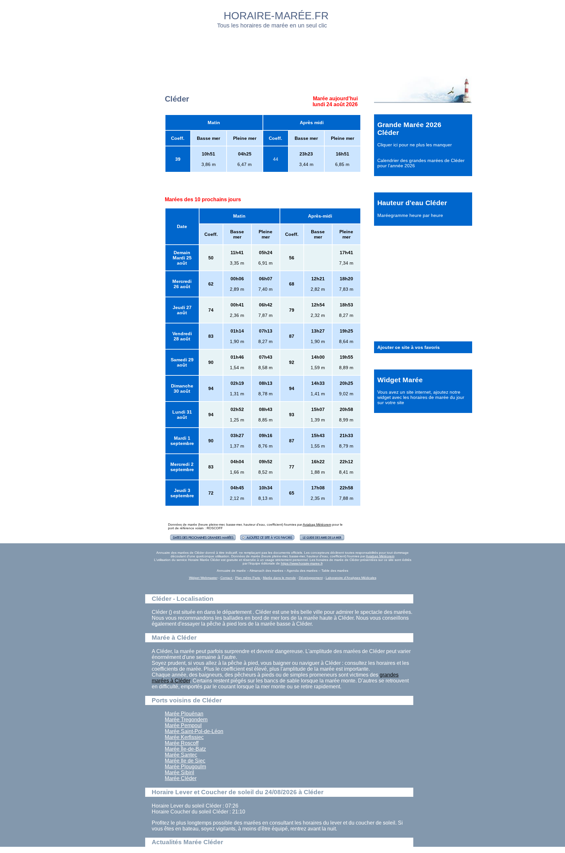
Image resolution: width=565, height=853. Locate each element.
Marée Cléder (181, 778)
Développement (311, 578)
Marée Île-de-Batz (185, 749)
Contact (226, 578)
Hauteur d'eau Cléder (412, 202)
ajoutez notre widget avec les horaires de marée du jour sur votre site (420, 397)
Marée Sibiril (179, 772)
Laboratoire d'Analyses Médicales (351, 578)
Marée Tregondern (186, 719)
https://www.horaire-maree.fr (302, 563)
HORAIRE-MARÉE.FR (276, 16)
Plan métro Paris (248, 578)
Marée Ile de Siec (185, 760)
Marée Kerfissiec (184, 737)
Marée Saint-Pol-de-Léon (194, 731)
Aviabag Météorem (317, 524)
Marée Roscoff (181, 743)
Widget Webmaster (203, 578)
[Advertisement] (283, 50)
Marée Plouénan (184, 713)
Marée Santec (181, 755)
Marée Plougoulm (185, 766)
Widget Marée (400, 380)
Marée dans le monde (279, 578)
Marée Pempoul (183, 725)
